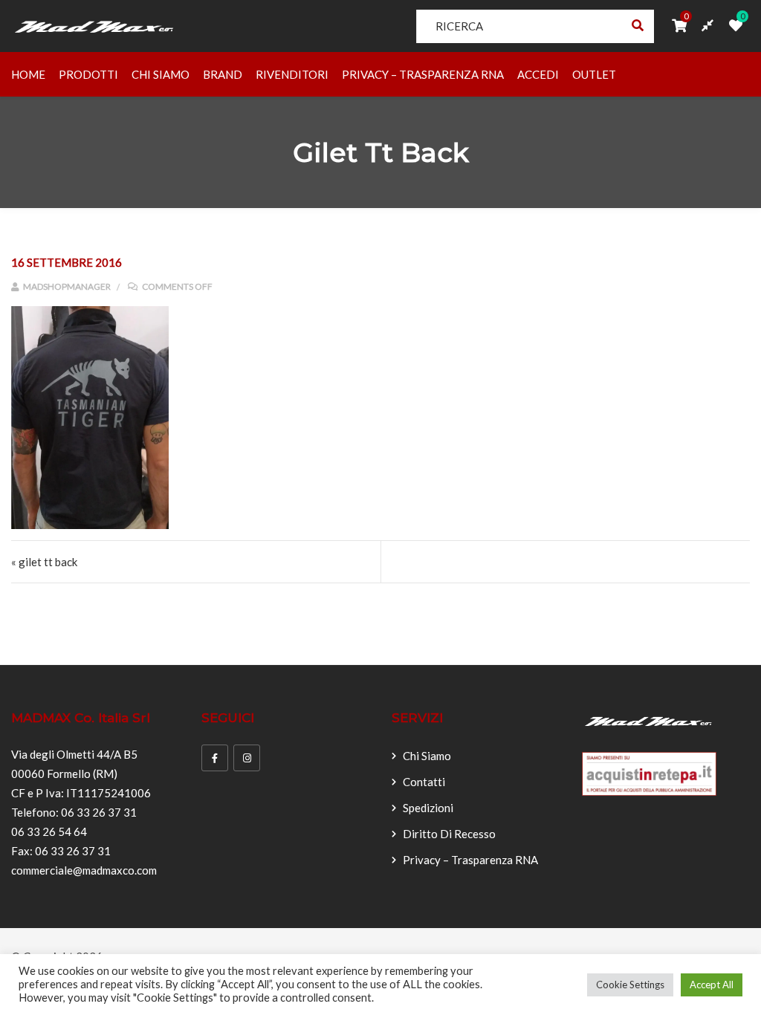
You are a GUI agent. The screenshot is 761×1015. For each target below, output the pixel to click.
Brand (222, 74)
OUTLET (594, 74)
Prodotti (88, 74)
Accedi (538, 74)
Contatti (424, 781)
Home (28, 74)
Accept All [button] (712, 984)
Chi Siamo (161, 74)
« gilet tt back (44, 561)
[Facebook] (214, 758)
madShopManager (66, 286)
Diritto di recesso (449, 833)
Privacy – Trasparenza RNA (423, 74)
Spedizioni (428, 807)
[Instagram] (246, 758)
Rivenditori (292, 74)
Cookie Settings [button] (630, 984)
